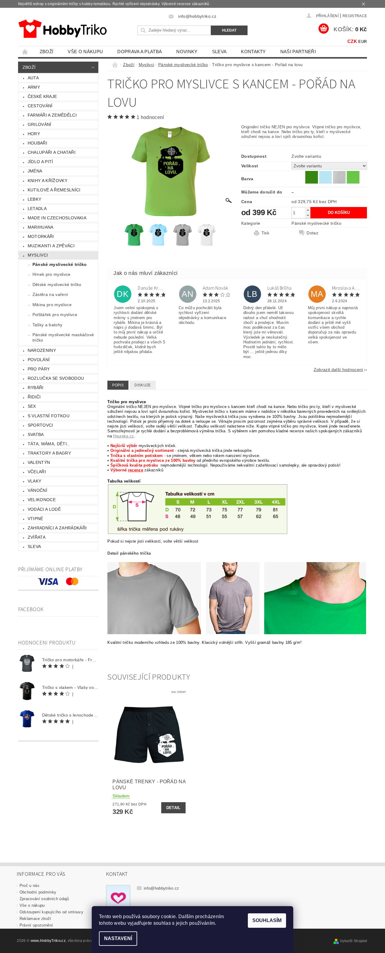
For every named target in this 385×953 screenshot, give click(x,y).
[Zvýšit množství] (307, 210)
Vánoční (37, 490)
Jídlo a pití (40, 161)
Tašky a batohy (47, 324)
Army (34, 87)
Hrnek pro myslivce (51, 274)
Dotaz (312, 232)
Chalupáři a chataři (51, 152)
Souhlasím (267, 920)
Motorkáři (41, 236)
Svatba (36, 434)
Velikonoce (42, 499)
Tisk (265, 232)
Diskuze (142, 385)
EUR (362, 41)
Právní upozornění (36, 925)
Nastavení (118, 938)
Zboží (47, 51)
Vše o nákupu (85, 51)
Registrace (355, 16)
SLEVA (219, 51)
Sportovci (40, 425)
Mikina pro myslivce (52, 304)
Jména (35, 171)
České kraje (42, 96)
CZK (352, 41)
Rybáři (36, 387)
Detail (173, 807)
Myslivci (38, 255)
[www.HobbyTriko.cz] (62, 28)
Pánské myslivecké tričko (59, 264)
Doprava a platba (139, 51)
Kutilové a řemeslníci (54, 189)
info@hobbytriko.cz (161, 888)
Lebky (35, 199)
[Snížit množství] (307, 215)
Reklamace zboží (35, 918)
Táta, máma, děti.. (48, 443)
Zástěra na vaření (50, 294)
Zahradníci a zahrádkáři (57, 527)
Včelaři (37, 471)
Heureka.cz (123, 436)
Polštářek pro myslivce (54, 314)
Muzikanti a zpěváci (51, 245)
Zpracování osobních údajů (44, 899)
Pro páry (39, 369)
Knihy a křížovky (47, 180)
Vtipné (35, 518)
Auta (33, 77)
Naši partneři (298, 51)
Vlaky (35, 481)
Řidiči (34, 396)
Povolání (39, 359)
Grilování (39, 124)
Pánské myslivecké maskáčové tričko (63, 337)
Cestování (40, 105)
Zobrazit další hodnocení (338, 369)
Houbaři (37, 143)
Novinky (186, 51)
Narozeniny (42, 350)
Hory (34, 133)
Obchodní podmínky (38, 892)
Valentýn (39, 462)
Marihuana (41, 227)
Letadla (37, 208)
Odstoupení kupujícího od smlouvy (51, 912)
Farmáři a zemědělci (52, 115)
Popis (118, 385)
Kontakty (253, 51)
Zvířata (36, 537)
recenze (135, 470)
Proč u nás (29, 885)
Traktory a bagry (49, 453)
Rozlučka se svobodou (56, 378)
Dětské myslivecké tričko (57, 284)
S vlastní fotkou (48, 415)
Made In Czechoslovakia (57, 217)
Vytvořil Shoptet (353, 941)
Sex (32, 406)
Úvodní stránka (25, 51)
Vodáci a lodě (44, 509)
